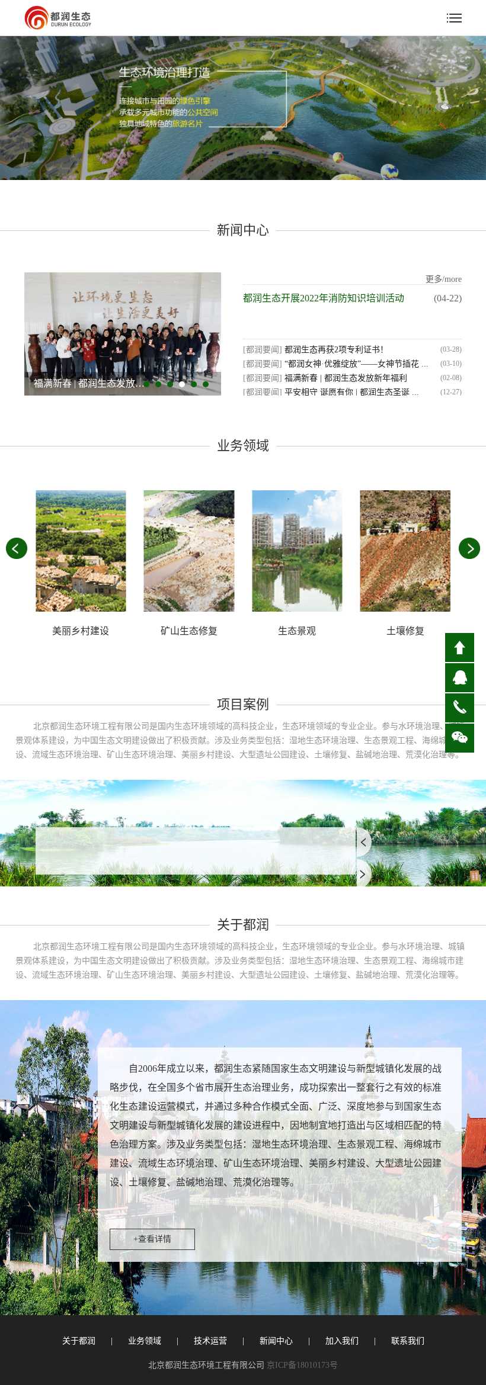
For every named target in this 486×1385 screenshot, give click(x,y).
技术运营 (210, 1340)
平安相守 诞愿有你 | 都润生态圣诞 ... (350, 392)
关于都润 (78, 1340)
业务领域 (144, 1340)
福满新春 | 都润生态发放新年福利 (344, 378)
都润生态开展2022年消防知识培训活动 (323, 298)
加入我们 (342, 1340)
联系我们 (407, 1340)
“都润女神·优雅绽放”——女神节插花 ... (355, 363)
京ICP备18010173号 (302, 1365)
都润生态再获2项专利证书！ (335, 349)
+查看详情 (152, 1239)
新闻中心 (276, 1340)
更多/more (444, 279)
